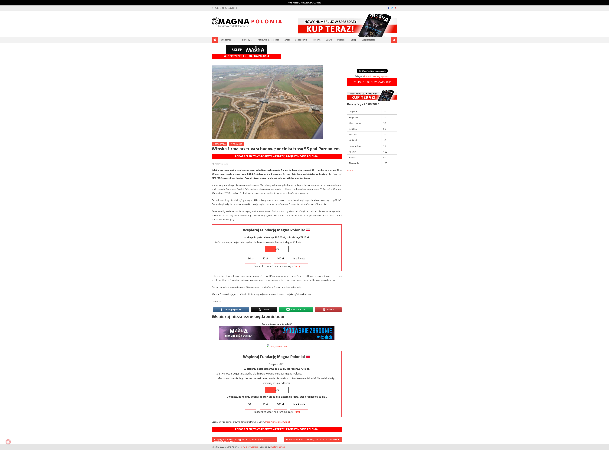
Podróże (341, 39)
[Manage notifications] (8, 441)
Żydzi (287, 39)
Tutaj (297, 266)
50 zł (265, 258)
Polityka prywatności (249, 446)
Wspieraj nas (368, 39)
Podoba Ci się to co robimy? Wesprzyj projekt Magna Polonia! (276, 156)
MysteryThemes (277, 446)
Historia (317, 39)
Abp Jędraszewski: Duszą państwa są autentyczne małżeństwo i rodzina (238, 440)
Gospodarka (301, 39)
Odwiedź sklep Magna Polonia (246, 49)
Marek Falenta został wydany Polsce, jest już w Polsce (311, 439)
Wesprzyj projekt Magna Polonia (246, 56)
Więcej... (351, 170)
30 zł (250, 258)
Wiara (329, 39)
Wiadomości (227, 39)
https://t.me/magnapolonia (377, 76)
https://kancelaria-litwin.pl (277, 421)
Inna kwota (299, 258)
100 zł (280, 258)
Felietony (245, 39)
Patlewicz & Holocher (268, 39)
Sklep (354, 39)
